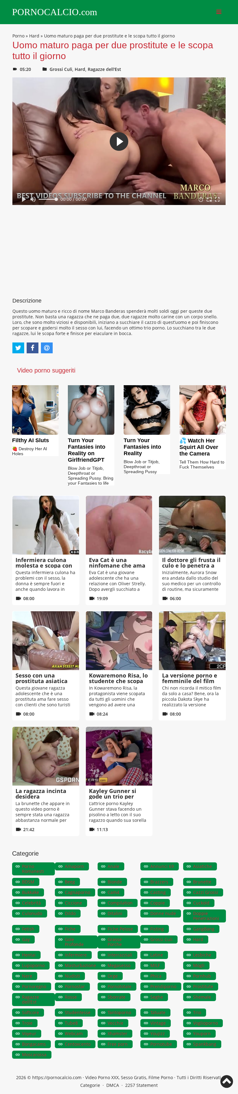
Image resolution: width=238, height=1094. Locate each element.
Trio (197, 1012)
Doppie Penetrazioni (206, 915)
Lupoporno (33, 965)
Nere (27, 976)
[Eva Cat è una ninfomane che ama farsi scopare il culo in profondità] (119, 525)
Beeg (70, 882)
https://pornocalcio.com (57, 1077)
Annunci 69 (162, 866)
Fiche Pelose (120, 929)
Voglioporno (205, 1023)
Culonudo (32, 913)
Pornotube (161, 1044)
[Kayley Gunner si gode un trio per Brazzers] (119, 756)
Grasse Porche (115, 941)
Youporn (202, 1033)
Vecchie (115, 1023)
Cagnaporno (77, 892)
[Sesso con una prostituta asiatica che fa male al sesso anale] (45, 640)
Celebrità (31, 903)
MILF (155, 965)
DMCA (112, 1085)
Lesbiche (202, 955)
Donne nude (163, 913)
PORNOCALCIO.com (54, 12)
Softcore (30, 1012)
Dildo (70, 913)
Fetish (28, 929)
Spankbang (204, 1044)
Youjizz (157, 1033)
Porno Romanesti (33, 868)
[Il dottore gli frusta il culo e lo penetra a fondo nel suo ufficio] (192, 525)
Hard (34, 36)
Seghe (156, 997)
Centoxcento (77, 1044)
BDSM (28, 882)
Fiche (70, 929)
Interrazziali (120, 955)
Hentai (29, 955)
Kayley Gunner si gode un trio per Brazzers (112, 796)
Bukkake (30, 892)
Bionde (115, 882)
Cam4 (113, 892)
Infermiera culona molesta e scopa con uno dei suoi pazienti (44, 565)
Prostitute (203, 986)
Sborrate (117, 997)
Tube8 (71, 1023)
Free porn (118, 1044)
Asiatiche (202, 866)
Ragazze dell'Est (104, 69)
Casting (158, 892)
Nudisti (72, 976)
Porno (18, 36)
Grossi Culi (61, 69)
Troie (27, 1023)
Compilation (120, 903)
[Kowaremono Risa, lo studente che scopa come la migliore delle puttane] (119, 640)
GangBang (203, 929)
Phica (155, 976)
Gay (26, 939)
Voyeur (29, 1033)
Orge (113, 976)
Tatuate (157, 1012)
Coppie (157, 903)
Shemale (202, 997)
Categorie (90, 1085)
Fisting (157, 929)
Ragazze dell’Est (30, 999)
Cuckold (201, 903)
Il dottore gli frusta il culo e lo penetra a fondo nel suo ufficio (191, 565)
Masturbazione (80, 965)
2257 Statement (141, 1085)
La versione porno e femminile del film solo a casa (189, 681)
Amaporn (74, 866)
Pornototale (119, 986)
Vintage (158, 1023)
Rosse (71, 997)
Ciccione (73, 903)
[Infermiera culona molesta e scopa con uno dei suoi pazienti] (45, 525)
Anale (113, 866)
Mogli (199, 965)
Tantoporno (119, 1012)
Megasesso (119, 965)
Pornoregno (34, 986)
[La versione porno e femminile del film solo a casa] (192, 640)
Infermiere (76, 955)
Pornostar (75, 986)
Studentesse (77, 1012)
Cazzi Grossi (205, 892)
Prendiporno (163, 986)
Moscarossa (34, 1054)
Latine (156, 955)
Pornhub (202, 976)
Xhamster (117, 1033)
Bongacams (34, 1044)
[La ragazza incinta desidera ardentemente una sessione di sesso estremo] (45, 756)
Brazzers (159, 882)
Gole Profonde (74, 941)
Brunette (202, 882)
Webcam (74, 1033)
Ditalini (115, 913)
